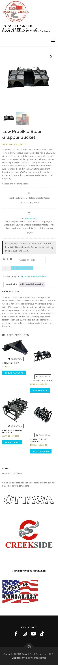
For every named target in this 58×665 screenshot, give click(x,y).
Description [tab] (11, 284)
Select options (41, 451)
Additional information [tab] (31, 284)
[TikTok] (42, 633)
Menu (52, 40)
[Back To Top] (29, 646)
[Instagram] (24, 633)
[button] (51, 56)
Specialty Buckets (38, 276)
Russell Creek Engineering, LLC (20, 28)
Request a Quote (22, 268)
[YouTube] (33, 633)
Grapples (25, 276)
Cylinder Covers (31, 218)
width (7, 258)
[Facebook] (16, 633)
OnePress (16, 657)
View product (40, 390)
